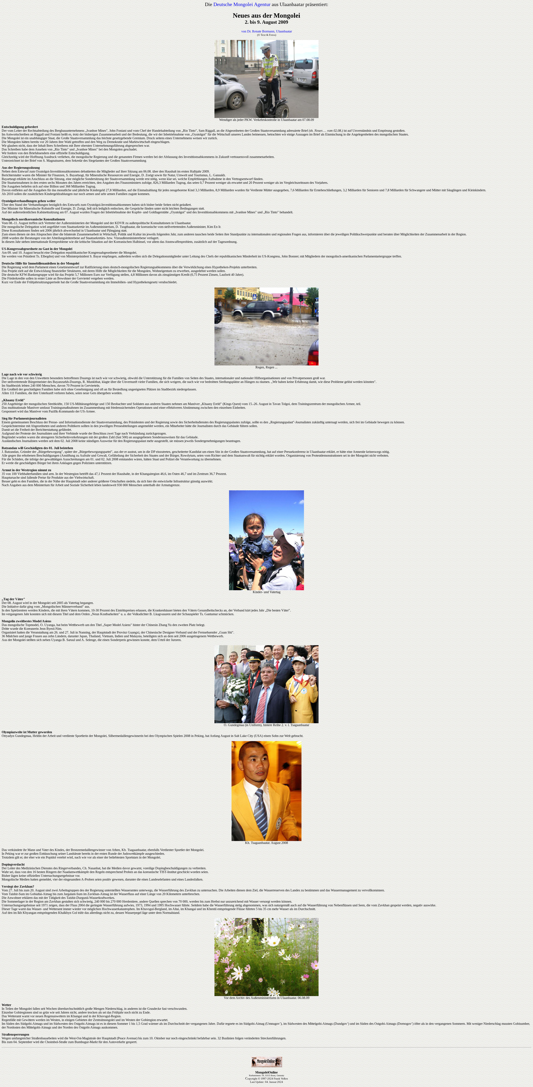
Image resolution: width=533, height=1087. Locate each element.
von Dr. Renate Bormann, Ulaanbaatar (266, 31)
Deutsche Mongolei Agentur (241, 4)
